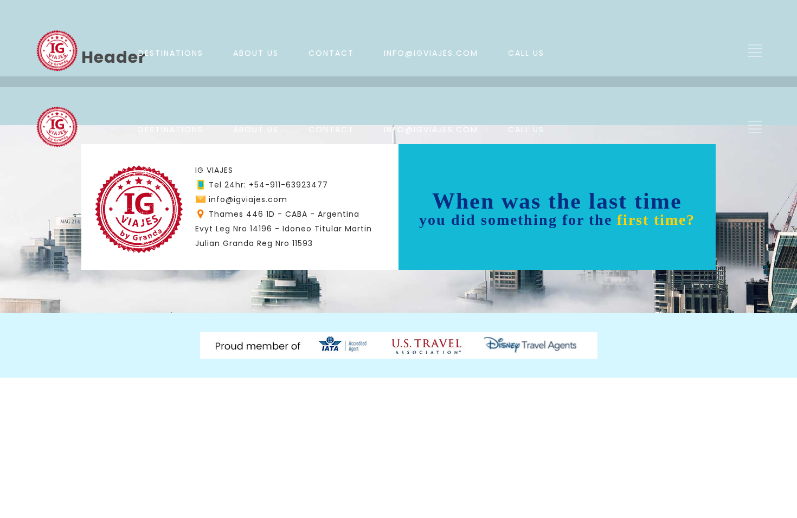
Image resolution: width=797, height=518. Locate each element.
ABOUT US (256, 53)
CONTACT (331, 53)
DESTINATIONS (170, 53)
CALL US (526, 53)
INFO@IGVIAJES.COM (431, 53)
